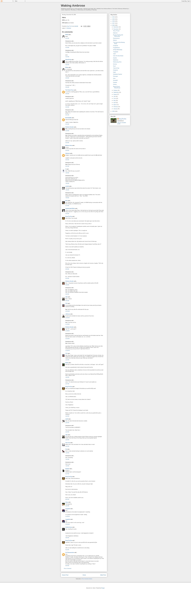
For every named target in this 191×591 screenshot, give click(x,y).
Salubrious (115, 59)
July (114, 96)
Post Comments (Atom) (87, 578)
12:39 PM (67, 350)
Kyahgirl (67, 468)
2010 (113, 17)
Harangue (115, 76)
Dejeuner (115, 32)
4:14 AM (67, 47)
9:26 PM (67, 505)
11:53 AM (67, 338)
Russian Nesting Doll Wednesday (118, 35)
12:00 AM (67, 524)
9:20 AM (67, 278)
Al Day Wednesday (117, 49)
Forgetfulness (116, 47)
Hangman (115, 70)
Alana (66, 502)
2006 (113, 25)
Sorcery (115, 64)
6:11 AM (67, 549)
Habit (114, 72)
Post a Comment (67, 568)
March (115, 104)
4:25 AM (67, 64)
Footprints (115, 45)
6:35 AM (67, 159)
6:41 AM (67, 166)
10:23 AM (67, 311)
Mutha (66, 362)
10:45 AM (67, 317)
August (115, 94)
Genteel (115, 82)
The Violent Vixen (69, 90)
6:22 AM (67, 130)
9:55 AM (67, 300)
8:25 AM (67, 213)
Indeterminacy (68, 527)
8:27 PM (67, 473)
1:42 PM (67, 359)
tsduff (66, 419)
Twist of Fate (116, 68)
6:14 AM (67, 124)
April (114, 102)
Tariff (114, 53)
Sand (114, 66)
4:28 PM (67, 439)
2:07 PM (67, 383)
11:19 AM (67, 324)
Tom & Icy (67, 442)
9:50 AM (67, 294)
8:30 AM (67, 269)
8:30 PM (67, 499)
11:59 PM (67, 516)
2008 (113, 21)
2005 (113, 111)
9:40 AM (67, 284)
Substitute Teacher (117, 74)
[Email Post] (81, 26)
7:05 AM (67, 183)
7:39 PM (67, 465)
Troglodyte (115, 51)
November (116, 29)
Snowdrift (115, 80)
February (115, 106)
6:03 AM (67, 107)
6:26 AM (67, 142)
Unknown (67, 153)
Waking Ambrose (73, 5)
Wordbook (69, 28)
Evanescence (116, 38)
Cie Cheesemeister (69, 552)
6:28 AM (67, 150)
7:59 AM (67, 197)
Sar (66, 449)
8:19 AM (67, 205)
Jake (66, 296)
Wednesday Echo (117, 62)
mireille (67, 186)
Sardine (115, 57)
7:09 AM (67, 189)
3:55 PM (67, 422)
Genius (115, 84)
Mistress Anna (68, 145)
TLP (66, 303)
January (115, 108)
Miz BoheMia (68, 117)
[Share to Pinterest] (89, 26)
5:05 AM (67, 93)
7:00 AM (67, 172)
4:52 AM (67, 87)
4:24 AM (67, 56)
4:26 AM (67, 78)
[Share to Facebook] (88, 26)
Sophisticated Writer (70, 208)
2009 (113, 19)
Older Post (103, 575)
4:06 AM (67, 537)
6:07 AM (67, 114)
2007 (113, 23)
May (114, 100)
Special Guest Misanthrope (116, 87)
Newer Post (65, 575)
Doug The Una (68, 216)
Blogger (103, 588)
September (116, 92)
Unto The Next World (118, 55)
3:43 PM (67, 416)
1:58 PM (67, 377)
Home (84, 575)
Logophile (67, 508)
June (114, 98)
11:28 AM (67, 330)
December (116, 27)
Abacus (115, 40)
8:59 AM (67, 565)
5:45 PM (67, 446)
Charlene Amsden (69, 127)
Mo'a (66, 200)
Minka (66, 34)
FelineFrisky (68, 59)
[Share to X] (87, 26)
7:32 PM (67, 459)
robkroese (67, 314)
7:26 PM (67, 452)
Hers (114, 78)
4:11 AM (67, 38)
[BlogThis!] (85, 26)
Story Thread (116, 30)
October (115, 90)
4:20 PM (67, 432)
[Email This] (84, 26)
